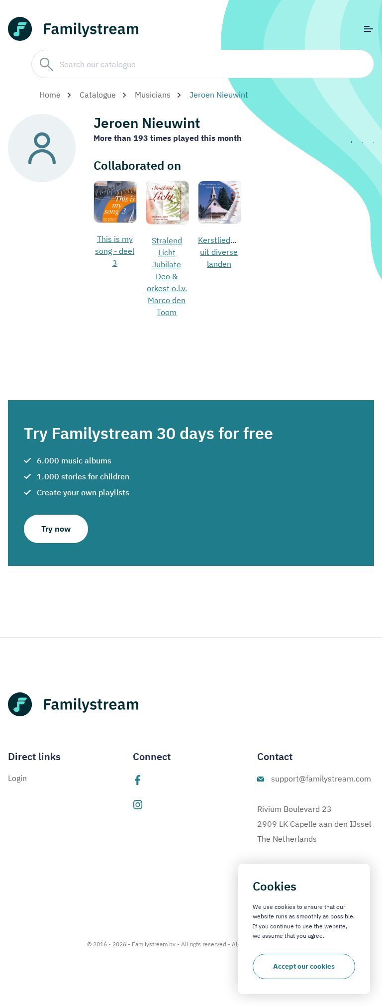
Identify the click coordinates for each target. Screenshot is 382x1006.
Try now (56, 529)
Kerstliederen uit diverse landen (222, 252)
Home (50, 95)
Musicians (153, 95)
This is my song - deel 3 (114, 251)
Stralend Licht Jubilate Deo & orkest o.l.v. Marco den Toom (167, 276)
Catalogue (98, 95)
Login (17, 778)
